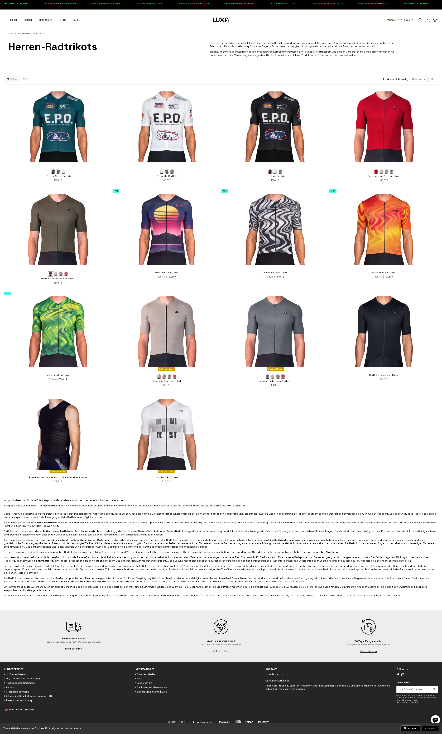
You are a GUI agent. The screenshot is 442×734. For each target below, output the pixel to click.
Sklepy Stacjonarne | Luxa (152, 691)
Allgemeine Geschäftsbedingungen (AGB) (30, 696)
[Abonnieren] (434, 689)
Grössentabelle (146, 674)
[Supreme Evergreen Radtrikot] (391, 171)
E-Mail (365, 685)
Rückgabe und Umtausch (20, 682)
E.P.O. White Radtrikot (166, 176)
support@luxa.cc (279, 680)
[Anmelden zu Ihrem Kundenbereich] (427, 19)
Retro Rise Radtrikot (167, 272)
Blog (139, 678)
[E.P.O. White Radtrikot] (63, 171)
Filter (14, 79)
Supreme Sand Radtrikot (166, 381)
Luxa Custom (144, 682)
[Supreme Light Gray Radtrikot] (386, 171)
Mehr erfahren (73, 648)
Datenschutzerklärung (19, 700)
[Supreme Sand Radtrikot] (381, 171)
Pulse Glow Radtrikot (384, 272)
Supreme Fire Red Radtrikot (384, 176)
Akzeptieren (410, 728)
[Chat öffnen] (435, 719)
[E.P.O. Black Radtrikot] (58, 171)
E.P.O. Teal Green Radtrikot (58, 176)
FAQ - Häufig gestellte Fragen (23, 678)
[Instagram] (402, 674)
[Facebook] (398, 674)
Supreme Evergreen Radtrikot (58, 278)
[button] (77, 20)
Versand (11, 687)
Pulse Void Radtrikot (275, 272)
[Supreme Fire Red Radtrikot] (376, 171)
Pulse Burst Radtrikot (58, 375)
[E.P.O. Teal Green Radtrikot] (53, 171)
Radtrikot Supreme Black (383, 375)
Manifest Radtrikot (167, 477)
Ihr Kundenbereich (16, 674)
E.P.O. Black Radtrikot (275, 176)
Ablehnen (430, 728)
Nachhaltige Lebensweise (152, 687)
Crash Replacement (17, 691)
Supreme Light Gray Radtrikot (275, 381)
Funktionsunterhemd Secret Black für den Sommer (58, 477)
